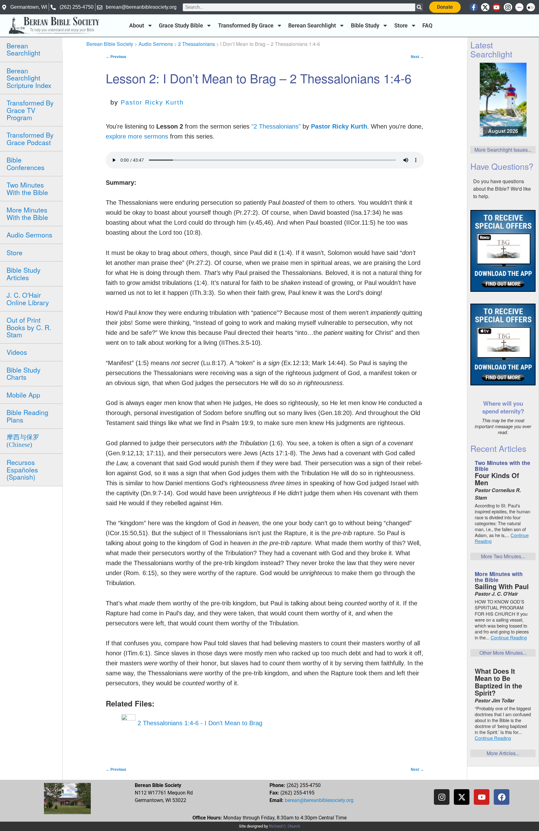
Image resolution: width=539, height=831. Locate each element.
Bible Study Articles (24, 273)
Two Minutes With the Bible (27, 188)
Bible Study (365, 25)
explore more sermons (137, 136)
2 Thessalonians (196, 43)
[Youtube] (497, 7)
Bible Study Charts (24, 373)
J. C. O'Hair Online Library (28, 298)
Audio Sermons (29, 234)
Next (417, 57)
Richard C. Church (284, 826)
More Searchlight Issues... (503, 149)
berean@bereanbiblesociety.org (319, 800)
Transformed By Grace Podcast (30, 138)
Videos (17, 352)
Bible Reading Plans (27, 416)
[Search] (419, 7)
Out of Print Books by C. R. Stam (29, 327)
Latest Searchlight (491, 49)
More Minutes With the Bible (27, 213)
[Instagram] (508, 7)
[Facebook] (501, 797)
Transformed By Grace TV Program (30, 110)
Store (401, 25)
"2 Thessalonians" (276, 126)
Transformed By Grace (246, 25)
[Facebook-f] (473, 7)
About (136, 25)
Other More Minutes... (503, 652)
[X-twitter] (485, 7)
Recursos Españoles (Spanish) (22, 469)
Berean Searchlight (312, 25)
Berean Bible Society (109, 43)
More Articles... (503, 753)
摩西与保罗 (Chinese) (23, 440)
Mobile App (23, 394)
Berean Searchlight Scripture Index (29, 78)
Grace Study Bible (181, 25)
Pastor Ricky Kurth (152, 102)
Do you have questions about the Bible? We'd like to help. (502, 189)
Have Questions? (501, 166)
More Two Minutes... (503, 556)
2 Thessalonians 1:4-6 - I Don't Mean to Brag (199, 723)
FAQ (427, 25)
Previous (116, 57)
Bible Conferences (26, 163)
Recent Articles (498, 448)
